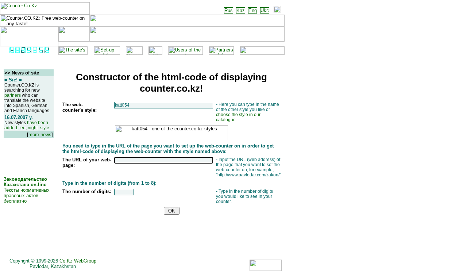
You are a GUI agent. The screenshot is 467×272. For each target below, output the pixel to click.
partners (12, 95)
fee (22, 127)
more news (39, 134)
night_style (38, 127)
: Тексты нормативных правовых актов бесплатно (27, 190)
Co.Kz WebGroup (77, 261)
